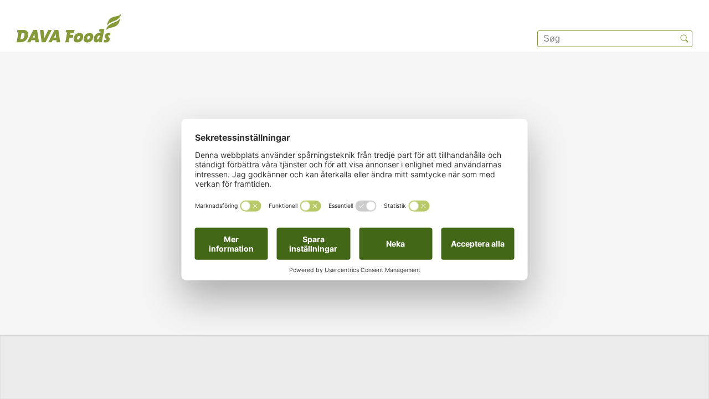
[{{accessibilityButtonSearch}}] (684, 38)
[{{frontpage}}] (69, 30)
